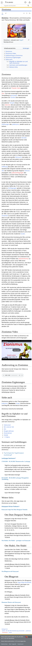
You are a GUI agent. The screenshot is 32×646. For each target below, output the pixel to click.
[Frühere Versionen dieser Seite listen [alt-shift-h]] (27, 13)
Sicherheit (5, 216)
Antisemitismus (24, 258)
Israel (18, 403)
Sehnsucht (18, 157)
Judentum (5, 403)
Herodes (24, 138)
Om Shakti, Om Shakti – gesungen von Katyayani (16, 540)
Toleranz (27, 171)
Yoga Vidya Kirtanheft (24, 582)
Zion (3, 93)
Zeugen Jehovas (9, 431)
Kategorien (4, 629)
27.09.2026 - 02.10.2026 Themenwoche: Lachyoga (16, 461)
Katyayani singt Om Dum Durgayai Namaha (14, 509)
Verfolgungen (12, 188)
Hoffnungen (5, 124)
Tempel (12, 103)
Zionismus (5, 341)
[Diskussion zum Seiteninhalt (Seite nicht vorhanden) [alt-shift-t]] (6, 13)
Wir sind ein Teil (9, 427)
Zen (5, 429)
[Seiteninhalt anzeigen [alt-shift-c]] (2, 13)
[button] (16, 350)
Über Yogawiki (12, 644)
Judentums (15, 124)
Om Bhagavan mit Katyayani (10, 571)
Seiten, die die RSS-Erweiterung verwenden (13, 630)
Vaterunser (7, 425)
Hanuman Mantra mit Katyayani (11, 602)
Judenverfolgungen (18, 173)
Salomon (7, 105)
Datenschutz (4, 644)
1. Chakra (7, 437)
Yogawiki (9, 2)
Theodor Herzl (15, 88)
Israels (23, 234)
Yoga (20, 40)
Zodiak (6, 435)
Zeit (3, 171)
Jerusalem (14, 95)
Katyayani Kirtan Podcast (10, 506)
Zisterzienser (8, 433)
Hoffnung (5, 166)
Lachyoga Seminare (8, 458)
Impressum (20, 644)
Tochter (12, 97)
